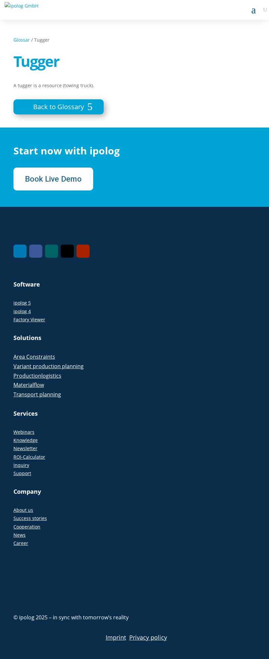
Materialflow (28, 385)
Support (22, 473)
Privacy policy (148, 637)
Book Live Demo (53, 179)
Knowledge (25, 440)
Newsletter (25, 448)
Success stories (30, 518)
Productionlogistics (37, 375)
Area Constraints (34, 356)
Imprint (116, 637)
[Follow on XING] (51, 251)
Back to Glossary (58, 106)
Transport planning (37, 394)
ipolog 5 (22, 303)
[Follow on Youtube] (83, 251)
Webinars (23, 432)
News (19, 535)
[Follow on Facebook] (35, 251)
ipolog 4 (22, 311)
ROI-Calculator (29, 457)
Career (20, 543)
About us (23, 510)
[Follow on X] (67, 251)
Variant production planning (48, 366)
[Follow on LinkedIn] (20, 251)
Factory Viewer (29, 319)
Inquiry (21, 465)
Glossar (21, 40)
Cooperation (26, 527)
